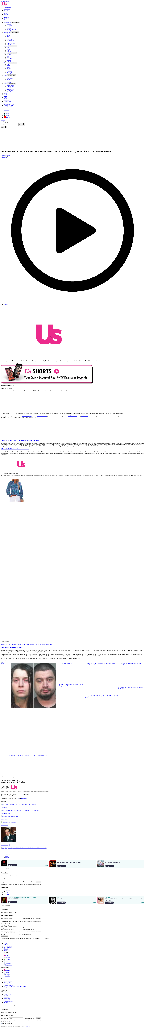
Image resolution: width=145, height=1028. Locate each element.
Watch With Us (10, 40)
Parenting (9, 54)
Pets (8, 56)
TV (7, 33)
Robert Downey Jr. (26, 416)
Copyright (6, 983)
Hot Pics (9, 28)
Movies (8, 35)
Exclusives (9, 25)
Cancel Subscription (8, 105)
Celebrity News (7, 7)
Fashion (8, 47)
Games (5, 15)
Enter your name (5, 928)
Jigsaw (8, 79)
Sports (5, 13)
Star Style (6, 10)
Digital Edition (7, 101)
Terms (17, 798)
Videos (5, 97)
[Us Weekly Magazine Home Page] (4, 5)
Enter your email (5, 929)
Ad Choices (6, 987)
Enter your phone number (7, 931)
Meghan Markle (10, 89)
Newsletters (6, 100)
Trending (9, 24)
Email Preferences (8, 947)
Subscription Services (9, 104)
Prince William (10, 85)
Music (8, 36)
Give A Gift (6, 997)
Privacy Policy (24, 798)
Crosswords (9, 76)
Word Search (10, 78)
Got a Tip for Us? (8, 106)
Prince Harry (10, 87)
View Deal (49, 644)
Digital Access (7, 994)
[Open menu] (1, 5)
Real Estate (9, 58)
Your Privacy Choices (20, 986)
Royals (5, 83)
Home (8, 69)
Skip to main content (5, 1)
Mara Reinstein (6, 155)
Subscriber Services (8, 999)
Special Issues (7, 998)
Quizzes (8, 80)
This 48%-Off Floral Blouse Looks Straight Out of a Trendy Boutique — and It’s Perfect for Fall (24, 644)
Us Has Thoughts (11, 43)
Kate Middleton (10, 86)
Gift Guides (9, 71)
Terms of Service (8, 981)
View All (9, 30)
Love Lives (9, 26)
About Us (6, 943)
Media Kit (6, 949)
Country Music (10, 42)
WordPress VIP (29, 1026)
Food (8, 57)
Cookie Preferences (8, 985)
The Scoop (3, 934)
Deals (8, 64)
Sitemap (5, 950)
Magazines (6, 17)
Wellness (9, 60)
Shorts (5, 20)
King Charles (10, 90)
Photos (5, 96)
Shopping (6, 14)
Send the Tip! (4, 935)
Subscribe (6, 102)
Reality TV (6, 18)
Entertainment (7, 9)
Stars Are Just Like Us (12, 29)
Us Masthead (7, 944)
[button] (72, 123)
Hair (8, 50)
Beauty (8, 49)
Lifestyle (6, 11)
